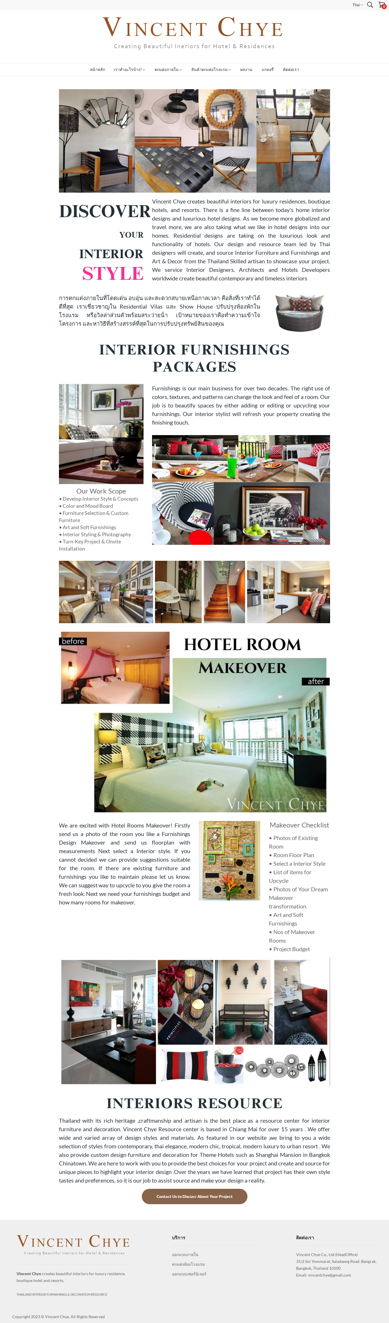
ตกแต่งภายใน (167, 69)
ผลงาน (246, 69)
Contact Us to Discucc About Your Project (195, 1196)
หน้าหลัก (97, 69)
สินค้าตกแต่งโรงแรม (209, 69)
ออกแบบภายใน (185, 1254)
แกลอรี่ (268, 69)
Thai (357, 5)
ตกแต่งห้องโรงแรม (188, 1264)
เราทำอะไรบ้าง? (128, 69)
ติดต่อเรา (291, 69)
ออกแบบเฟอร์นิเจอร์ (189, 1273)
